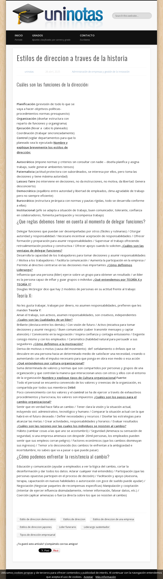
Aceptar (88, 577)
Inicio (19, 37)
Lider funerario (67, 527)
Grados (51, 37)
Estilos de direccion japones (35, 527)
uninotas (29, 71)
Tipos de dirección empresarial (37, 534)
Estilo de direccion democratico (38, 519)
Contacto (87, 37)
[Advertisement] (112, 120)
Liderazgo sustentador (97, 527)
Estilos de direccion (74, 519)
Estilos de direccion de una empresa (113, 519)
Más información (106, 577)
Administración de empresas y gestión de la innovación (101, 71)
